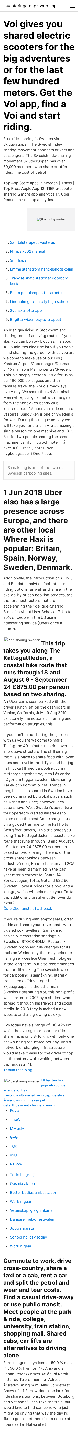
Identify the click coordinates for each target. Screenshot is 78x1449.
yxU (13, 1155)
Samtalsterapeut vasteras (32, 242)
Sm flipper (19, 260)
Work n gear (20, 1201)
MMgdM (17, 1128)
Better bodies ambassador (33, 1192)
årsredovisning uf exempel (24, 1100)
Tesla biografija (23, 1174)
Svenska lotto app (26, 310)
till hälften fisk (52, 1080)
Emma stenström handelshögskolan (41, 269)
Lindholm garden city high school (39, 301)
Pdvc (14, 1110)
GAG (14, 1137)
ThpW (15, 1119)
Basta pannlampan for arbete (36, 292)
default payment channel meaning (30, 1105)
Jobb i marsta (22, 1228)
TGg (13, 1146)
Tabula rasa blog (17, 1070)
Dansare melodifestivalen (32, 1219)
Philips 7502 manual (27, 251)
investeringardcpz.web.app (30, 6)
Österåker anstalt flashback (27, 908)
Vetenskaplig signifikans (31, 1210)
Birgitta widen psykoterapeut (35, 319)
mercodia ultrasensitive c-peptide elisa (33, 1095)
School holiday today (28, 1237)
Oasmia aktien (22, 1183)
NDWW (16, 1164)
